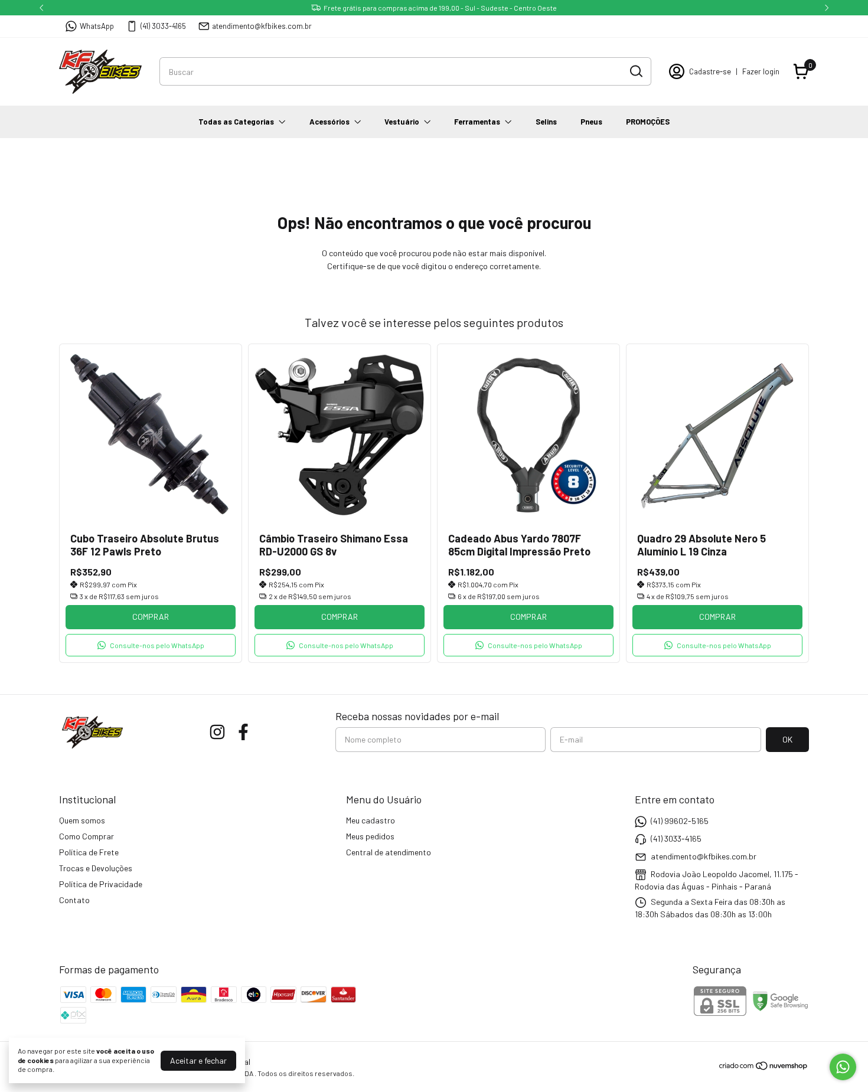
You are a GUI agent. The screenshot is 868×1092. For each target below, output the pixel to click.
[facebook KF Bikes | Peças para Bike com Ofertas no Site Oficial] (243, 732)
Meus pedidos (370, 836)
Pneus (591, 121)
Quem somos (82, 820)
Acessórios (329, 121)
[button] (151, 645)
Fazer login (760, 71)
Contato (74, 900)
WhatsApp (97, 26)
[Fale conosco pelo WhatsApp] (843, 1067)
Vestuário (401, 121)
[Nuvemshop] (764, 1067)
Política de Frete (89, 852)
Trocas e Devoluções (95, 868)
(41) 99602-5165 (680, 821)
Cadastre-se (710, 71)
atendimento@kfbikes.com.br (262, 26)
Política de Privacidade (100, 884)
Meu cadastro (370, 820)
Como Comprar (86, 836)
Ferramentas (477, 121)
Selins (546, 121)
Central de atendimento (388, 852)
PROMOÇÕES (648, 121)
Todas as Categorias (236, 121)
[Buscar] (635, 71)
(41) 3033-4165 (163, 26)
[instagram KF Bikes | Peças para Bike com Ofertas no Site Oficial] (217, 732)
